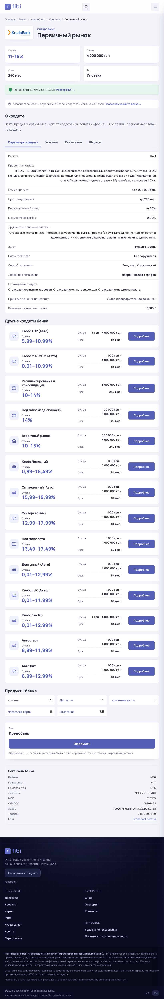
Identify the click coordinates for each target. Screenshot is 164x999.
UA (147, 993)
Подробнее (141, 336)
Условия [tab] (51, 142)
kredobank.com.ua (145, 819)
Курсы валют (13, 924)
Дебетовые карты (19, 712)
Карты (9, 911)
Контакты (91, 911)
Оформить (82, 744)
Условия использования (101, 929)
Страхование (13, 938)
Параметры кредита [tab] (23, 142)
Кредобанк (38, 19)
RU (155, 993)
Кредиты (54, 19)
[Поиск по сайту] (86, 7)
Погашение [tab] (73, 142)
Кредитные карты (123, 700)
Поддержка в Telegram (22, 873)
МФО (8, 918)
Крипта (9, 931)
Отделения (67, 712)
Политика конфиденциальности (106, 936)
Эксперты (91, 904)
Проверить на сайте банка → (123, 104)
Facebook (10, 881)
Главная (10, 19)
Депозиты (66, 700)
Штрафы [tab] (95, 142)
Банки (23, 19)
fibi (14, 7)
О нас (88, 897)
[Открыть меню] (155, 7)
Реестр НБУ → (65, 90)
